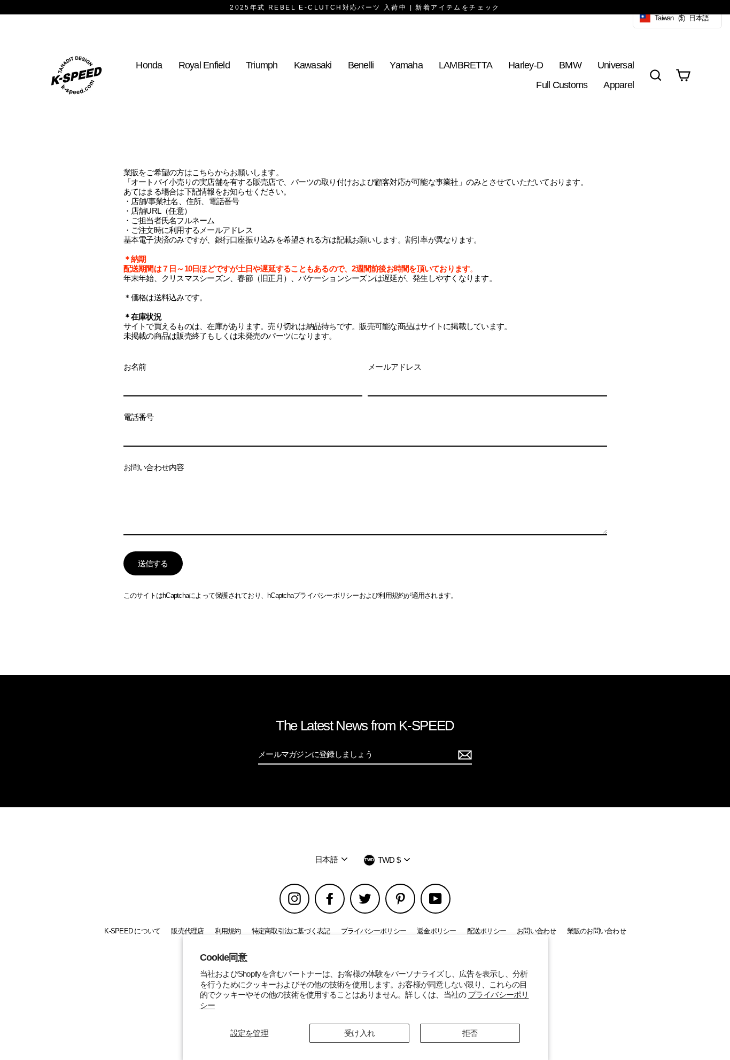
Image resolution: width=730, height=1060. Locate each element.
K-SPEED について (132, 931)
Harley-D (525, 65)
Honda (149, 65)
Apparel (618, 84)
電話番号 (138, 417)
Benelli (361, 65)
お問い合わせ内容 (153, 467)
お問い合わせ (536, 931)
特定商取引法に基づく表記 (291, 931)
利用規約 (391, 595)
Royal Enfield (204, 65)
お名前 (134, 366)
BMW (570, 65)
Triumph (262, 65)
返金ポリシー (436, 931)
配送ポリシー (487, 931)
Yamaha (406, 65)
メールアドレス (394, 366)
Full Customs (561, 84)
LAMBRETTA (465, 65)
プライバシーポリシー (326, 595)
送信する (153, 563)
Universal (615, 65)
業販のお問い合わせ (596, 931)
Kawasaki (313, 65)
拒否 (470, 1033)
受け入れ (359, 1033)
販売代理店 (187, 931)
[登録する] (463, 755)
